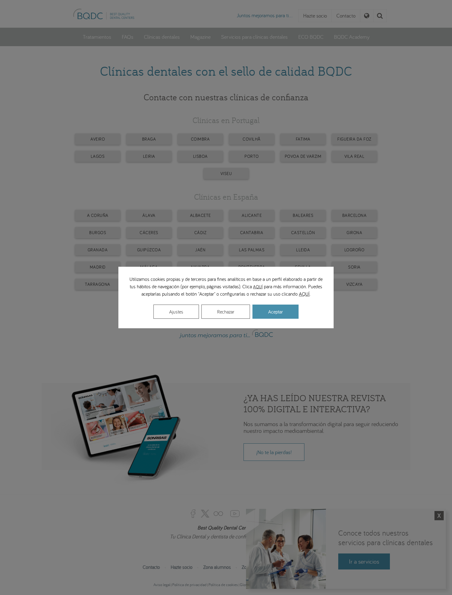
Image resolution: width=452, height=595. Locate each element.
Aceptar (275, 312)
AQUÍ (258, 287)
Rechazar (225, 312)
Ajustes (176, 312)
